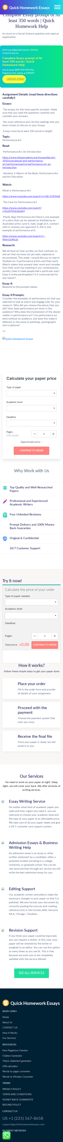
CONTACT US (9, 1027)
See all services (31, 973)
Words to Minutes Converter (17, 1077)
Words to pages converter (16, 1071)
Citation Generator (12, 1056)
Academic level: (14, 609)
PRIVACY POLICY (11, 1089)
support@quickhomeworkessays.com (23, 1124)
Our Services (9, 1038)
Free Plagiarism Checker (15, 1050)
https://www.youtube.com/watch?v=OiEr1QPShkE (31, 196)
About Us (7, 1022)
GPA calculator (10, 1066)
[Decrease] (35, 434)
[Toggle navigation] (57, 7)
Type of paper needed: (17, 596)
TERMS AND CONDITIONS (17, 1094)
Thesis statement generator (16, 1061)
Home (5, 1017)
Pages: (8, 636)
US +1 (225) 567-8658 (22, 1119)
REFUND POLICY (11, 1105)
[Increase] (53, 434)
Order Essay (15, 79)
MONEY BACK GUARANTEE (17, 1099)
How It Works (9, 1033)
